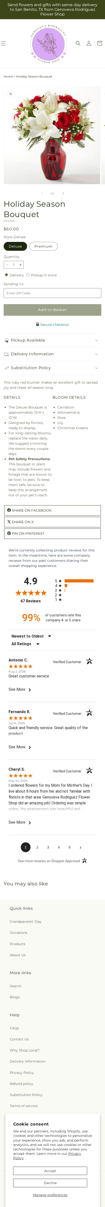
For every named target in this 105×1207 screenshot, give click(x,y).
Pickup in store (44, 275)
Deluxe (15, 246)
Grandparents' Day (26, 921)
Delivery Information (27, 1061)
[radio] (75, 580)
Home (8, 76)
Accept (50, 1171)
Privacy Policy (22, 1072)
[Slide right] (63, 193)
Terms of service (24, 1106)
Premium (43, 246)
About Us (18, 955)
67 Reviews (36, 601)
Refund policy (21, 1084)
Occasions (18, 932)
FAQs (14, 1028)
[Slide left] (41, 193)
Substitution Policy (26, 1095)
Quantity (11, 256)
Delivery (17, 275)
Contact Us (19, 1039)
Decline (50, 1183)
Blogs (15, 997)
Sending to (21, 284)
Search (15, 986)
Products (17, 944)
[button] (78, 43)
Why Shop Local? (25, 1050)
